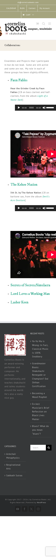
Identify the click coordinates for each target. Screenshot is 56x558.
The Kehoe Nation (23, 184)
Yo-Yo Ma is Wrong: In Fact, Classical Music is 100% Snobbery (40, 349)
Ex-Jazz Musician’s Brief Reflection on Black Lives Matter (40, 411)
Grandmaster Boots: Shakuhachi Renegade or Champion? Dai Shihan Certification (40, 375)
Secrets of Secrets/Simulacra (30, 285)
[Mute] (44, 107)
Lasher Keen (19, 302)
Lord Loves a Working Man (30, 294)
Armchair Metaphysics (13, 456)
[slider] (50, 107)
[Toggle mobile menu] (50, 23)
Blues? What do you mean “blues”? (40, 430)
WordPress (41, 502)
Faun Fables (18, 80)
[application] (35, 108)
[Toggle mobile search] (43, 23)
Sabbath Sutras (14, 475)
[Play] (18, 107)
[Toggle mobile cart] (37, 23)
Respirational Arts (13, 466)
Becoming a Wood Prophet (39, 395)
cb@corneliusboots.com (28, 2)
